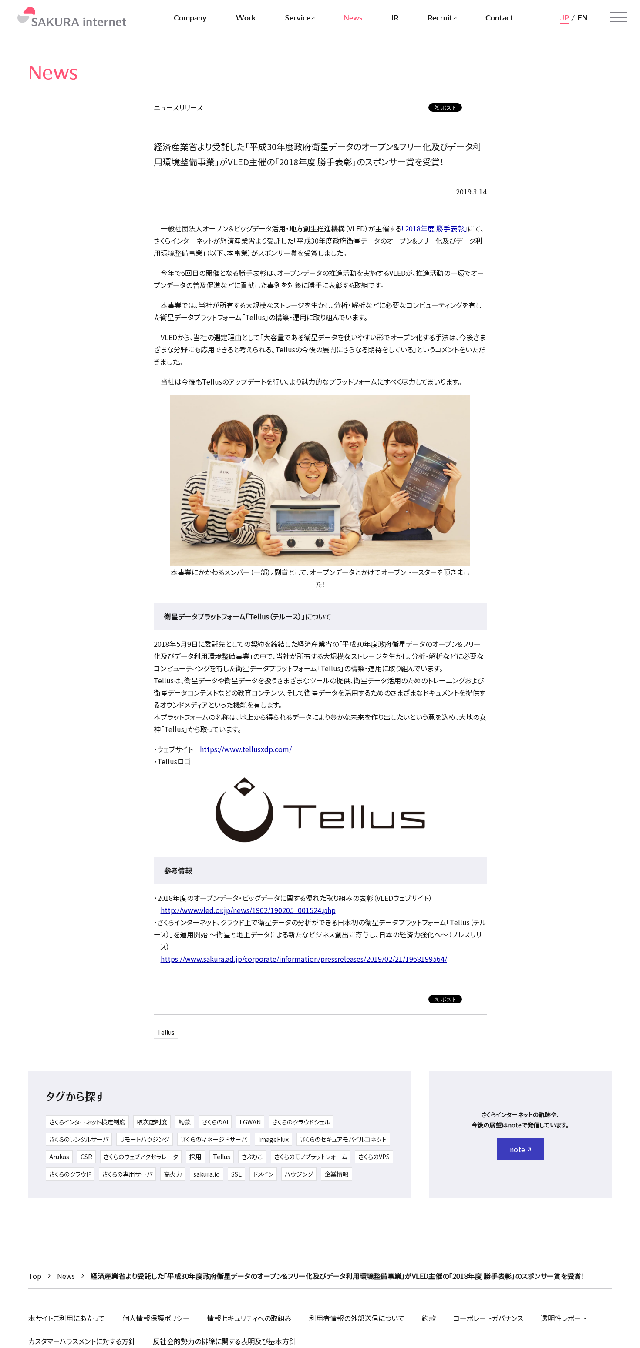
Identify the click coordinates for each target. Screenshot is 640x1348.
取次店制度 (152, 1121)
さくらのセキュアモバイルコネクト (343, 1139)
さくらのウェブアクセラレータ (141, 1156)
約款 (185, 1121)
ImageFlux (273, 1139)
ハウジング (299, 1174)
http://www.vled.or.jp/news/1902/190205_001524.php (248, 910)
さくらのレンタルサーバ (78, 1139)
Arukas (59, 1156)
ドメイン (263, 1174)
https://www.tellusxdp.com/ (246, 749)
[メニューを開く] (618, 17)
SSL (236, 1174)
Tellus (166, 1032)
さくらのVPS (374, 1156)
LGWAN (250, 1121)
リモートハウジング (144, 1139)
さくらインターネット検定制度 (87, 1121)
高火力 (173, 1174)
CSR (86, 1156)
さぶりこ (252, 1156)
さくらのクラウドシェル (301, 1121)
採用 (195, 1156)
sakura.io (206, 1174)
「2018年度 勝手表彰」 (434, 228)
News (66, 1276)
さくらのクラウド (70, 1174)
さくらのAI (215, 1121)
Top (34, 1276)
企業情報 (336, 1174)
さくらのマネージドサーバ (214, 1139)
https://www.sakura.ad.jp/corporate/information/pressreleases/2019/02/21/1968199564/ (304, 958)
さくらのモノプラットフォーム (310, 1156)
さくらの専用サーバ (127, 1174)
